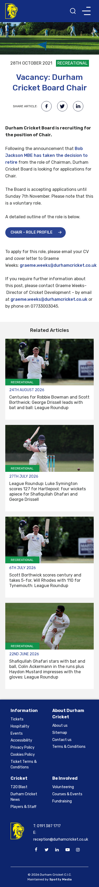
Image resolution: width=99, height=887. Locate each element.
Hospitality (20, 726)
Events (17, 733)
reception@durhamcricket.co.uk (60, 839)
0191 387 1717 (49, 826)
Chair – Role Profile (32, 232)
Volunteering (63, 787)
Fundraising (62, 801)
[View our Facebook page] (36, 850)
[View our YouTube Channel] (67, 850)
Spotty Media (60, 879)
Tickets (17, 719)
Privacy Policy (23, 747)
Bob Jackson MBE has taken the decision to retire (46, 155)
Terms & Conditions (69, 746)
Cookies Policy (23, 754)
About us (60, 725)
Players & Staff (23, 806)
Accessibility (21, 740)
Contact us (62, 740)
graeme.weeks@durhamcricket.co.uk (58, 265)
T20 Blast (19, 787)
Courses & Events (67, 794)
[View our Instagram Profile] (78, 850)
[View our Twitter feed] (46, 850)
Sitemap (59, 732)
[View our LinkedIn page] (57, 850)
